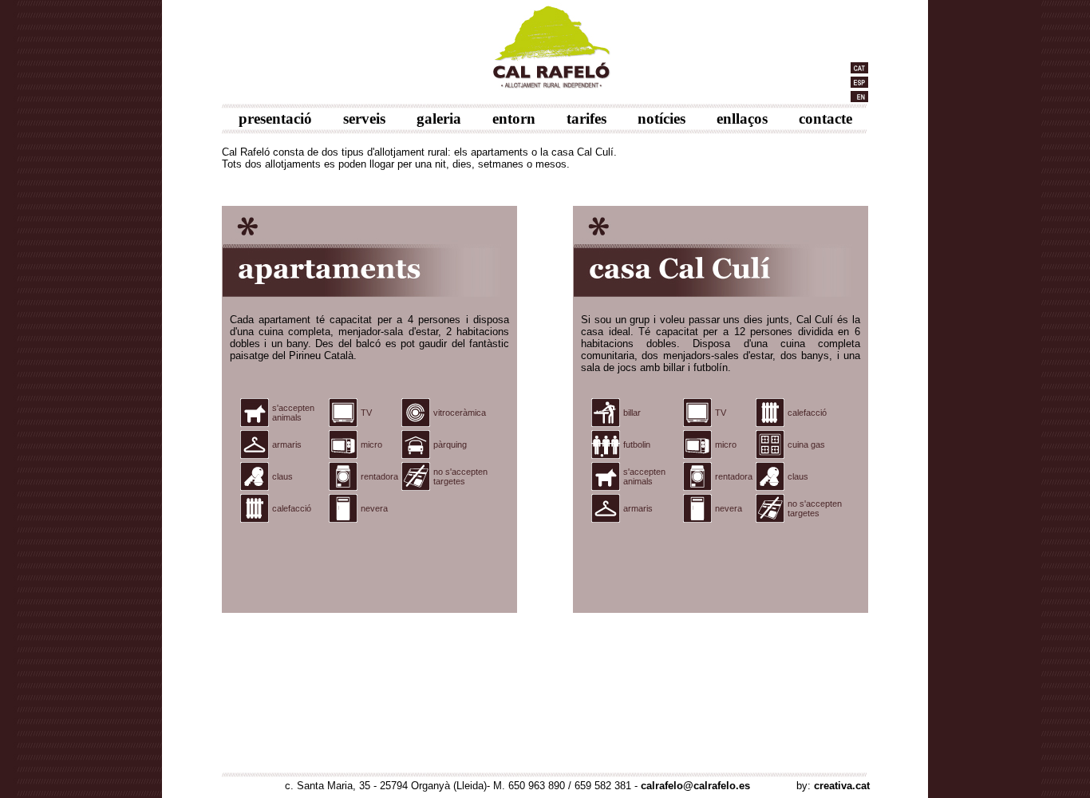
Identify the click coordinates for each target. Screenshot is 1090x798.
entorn (513, 118)
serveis (364, 118)
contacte (825, 118)
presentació (275, 118)
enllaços (742, 118)
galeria (439, 118)
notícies (661, 118)
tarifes (586, 118)
